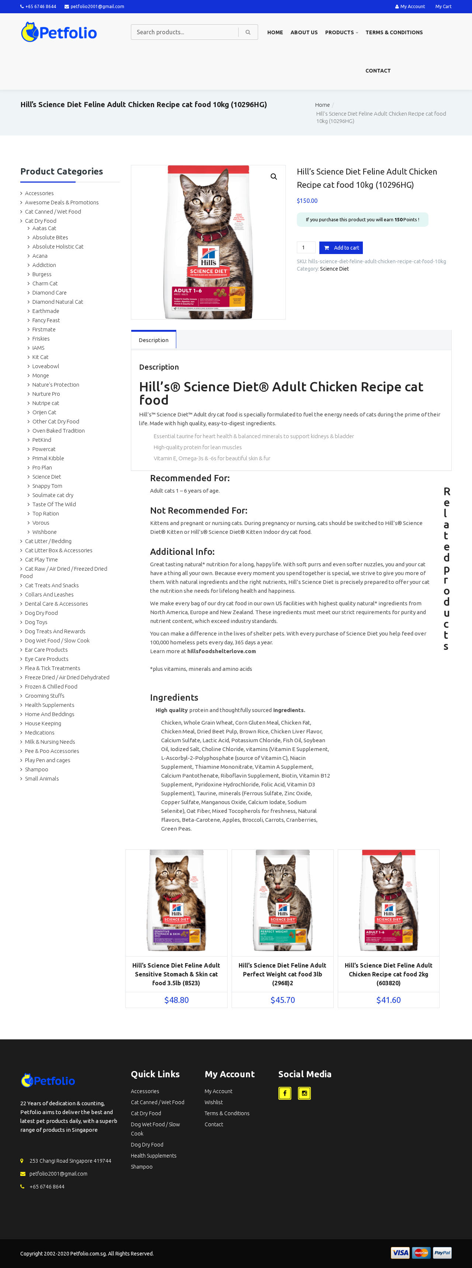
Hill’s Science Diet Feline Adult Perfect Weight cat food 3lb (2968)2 (282, 974)
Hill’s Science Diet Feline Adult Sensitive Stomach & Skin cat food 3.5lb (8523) (176, 974)
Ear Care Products (46, 650)
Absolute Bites (50, 237)
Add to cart (346, 248)
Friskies (41, 338)
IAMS (38, 348)
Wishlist (214, 1102)
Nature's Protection (55, 384)
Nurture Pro (46, 394)
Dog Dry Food (41, 613)
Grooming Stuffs (45, 696)
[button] (274, 176)
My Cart (443, 6)
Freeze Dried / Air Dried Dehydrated (67, 677)
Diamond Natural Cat (57, 302)
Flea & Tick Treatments (52, 668)
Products (339, 32)
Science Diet (46, 476)
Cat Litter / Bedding (48, 541)
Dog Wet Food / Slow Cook (57, 640)
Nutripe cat (45, 403)
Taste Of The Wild (54, 504)
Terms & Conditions (394, 32)
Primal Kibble (48, 458)
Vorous (40, 522)
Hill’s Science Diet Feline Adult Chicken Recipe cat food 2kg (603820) (389, 974)
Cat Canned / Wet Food (53, 211)
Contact (378, 71)
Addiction (44, 265)
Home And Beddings (49, 714)
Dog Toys (36, 622)
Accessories (39, 193)
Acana (40, 256)
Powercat (44, 449)
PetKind (41, 440)
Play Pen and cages (47, 760)
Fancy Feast (46, 320)
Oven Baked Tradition (58, 430)
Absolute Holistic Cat (58, 246)
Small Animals (42, 778)
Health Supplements (49, 705)
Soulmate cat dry (52, 495)
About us (304, 32)
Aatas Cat (44, 228)
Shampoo (36, 769)
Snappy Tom (47, 486)
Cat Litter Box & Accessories (59, 550)
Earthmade (45, 311)
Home (275, 32)
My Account (412, 6)
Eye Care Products (47, 659)
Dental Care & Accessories (56, 603)
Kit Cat (40, 357)
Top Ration (45, 513)
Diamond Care (49, 292)
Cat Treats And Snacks (52, 585)
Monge (40, 375)
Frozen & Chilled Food (51, 686)
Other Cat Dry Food (55, 421)
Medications (40, 732)
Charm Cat (45, 283)
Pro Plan (42, 467)
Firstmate (44, 329)
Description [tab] (154, 340)
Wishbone (44, 532)
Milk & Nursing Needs (50, 742)
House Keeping (43, 723)
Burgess (42, 274)
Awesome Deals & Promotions (62, 202)
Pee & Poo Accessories (52, 751)
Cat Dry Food (40, 221)
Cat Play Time (41, 559)
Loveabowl (45, 366)
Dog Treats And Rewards (55, 631)
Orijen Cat (44, 412)
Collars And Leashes (49, 594)
